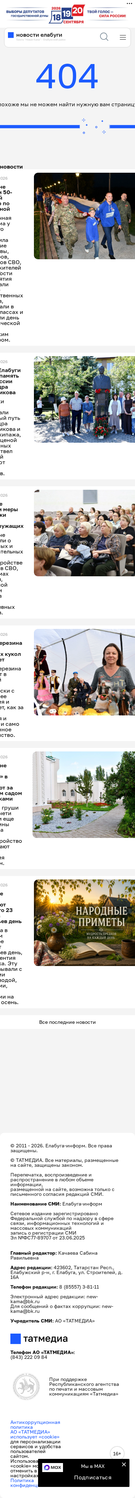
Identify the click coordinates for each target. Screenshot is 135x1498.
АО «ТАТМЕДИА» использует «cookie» (35, 1434)
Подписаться (92, 1477)
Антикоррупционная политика (35, 1424)
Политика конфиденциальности (36, 1482)
